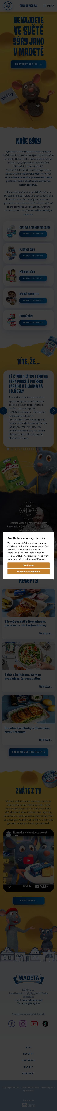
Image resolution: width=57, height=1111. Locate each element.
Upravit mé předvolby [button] (28, 571)
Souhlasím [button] (28, 565)
